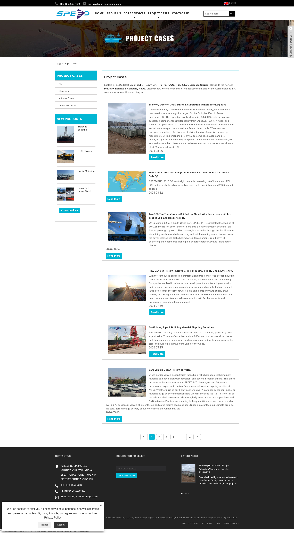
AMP (218, 523)
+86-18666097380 (73, 485)
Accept (60, 524)
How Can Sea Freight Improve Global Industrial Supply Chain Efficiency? (191, 270)
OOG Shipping (85, 151)
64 (189, 437)
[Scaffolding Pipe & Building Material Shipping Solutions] (127, 340)
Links (183, 523)
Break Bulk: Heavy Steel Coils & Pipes (85, 190)
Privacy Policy (231, 523)
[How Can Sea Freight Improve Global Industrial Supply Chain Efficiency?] (127, 288)
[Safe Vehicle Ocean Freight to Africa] (127, 383)
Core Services (134, 13)
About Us (114, 13)
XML (211, 523)
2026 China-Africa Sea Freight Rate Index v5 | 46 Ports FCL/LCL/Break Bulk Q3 (189, 174)
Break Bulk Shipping (83, 128)
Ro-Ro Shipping (86, 171)
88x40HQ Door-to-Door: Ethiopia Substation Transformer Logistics (187, 104)
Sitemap (194, 523)
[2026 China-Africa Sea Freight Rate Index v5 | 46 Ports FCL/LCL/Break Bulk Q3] (127, 182)
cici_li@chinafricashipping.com (104, 4)
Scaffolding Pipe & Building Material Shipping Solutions (181, 327)
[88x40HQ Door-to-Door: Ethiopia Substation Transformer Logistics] (127, 129)
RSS (203, 523)
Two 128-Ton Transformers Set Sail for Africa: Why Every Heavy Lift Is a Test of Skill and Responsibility (190, 216)
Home (99, 13)
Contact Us (181, 13)
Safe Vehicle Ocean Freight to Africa (170, 369)
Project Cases (158, 13)
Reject (44, 524)
